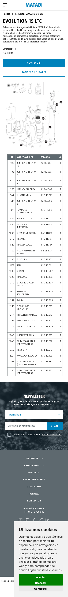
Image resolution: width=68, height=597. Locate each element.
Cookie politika (8, 581)
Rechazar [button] (40, 582)
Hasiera (7, 14)
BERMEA (34, 494)
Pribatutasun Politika (52, 434)
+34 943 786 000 (35, 512)
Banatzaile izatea (34, 72)
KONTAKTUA (34, 501)
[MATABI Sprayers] (34, 5)
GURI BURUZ (34, 486)
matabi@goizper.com (34, 508)
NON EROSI (34, 472)
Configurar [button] (40, 588)
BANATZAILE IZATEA (34, 479)
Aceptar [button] (41, 577)
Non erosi (34, 62)
